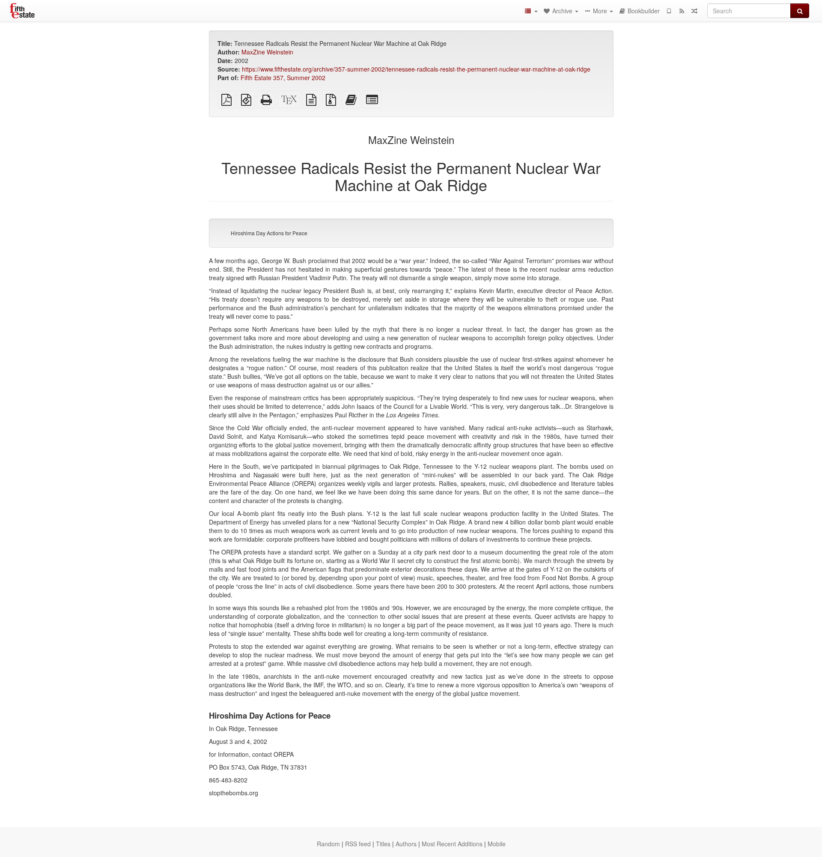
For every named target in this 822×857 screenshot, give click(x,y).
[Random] (694, 10)
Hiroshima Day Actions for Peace (269, 233)
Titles (383, 843)
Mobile (497, 843)
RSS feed (358, 843)
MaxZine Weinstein (267, 52)
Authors (406, 843)
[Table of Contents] (530, 10)
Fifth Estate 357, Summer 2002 (283, 77)
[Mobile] (668, 10)
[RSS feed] (681, 10)
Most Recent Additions (452, 843)
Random (328, 843)
